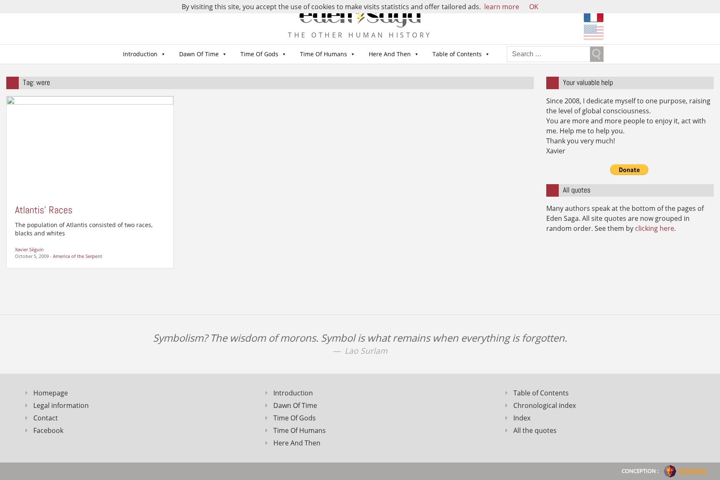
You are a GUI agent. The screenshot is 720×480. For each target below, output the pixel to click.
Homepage (50, 393)
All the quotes (535, 430)
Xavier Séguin (29, 249)
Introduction (140, 54)
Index (521, 417)
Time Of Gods (259, 54)
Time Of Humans (323, 54)
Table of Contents (457, 54)
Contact (45, 417)
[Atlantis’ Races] (90, 145)
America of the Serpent (77, 256)
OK (533, 6)
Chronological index (544, 405)
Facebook (48, 430)
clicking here (654, 228)
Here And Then (390, 54)
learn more (501, 6)
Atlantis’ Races (43, 209)
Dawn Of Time (199, 54)
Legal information (61, 405)
